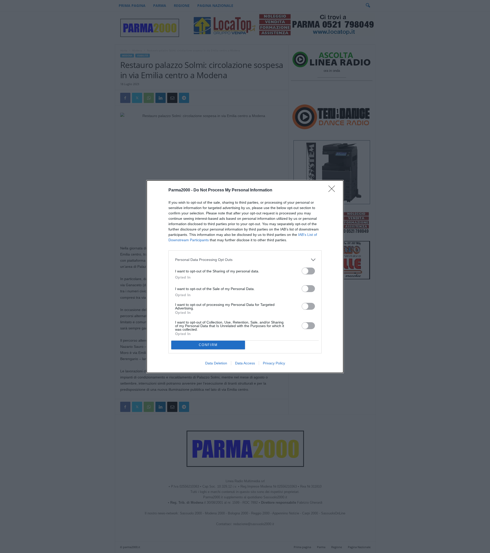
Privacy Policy (274, 363)
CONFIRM (208, 345)
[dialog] (245, 276)
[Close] (333, 190)
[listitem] (245, 259)
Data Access (245, 363)
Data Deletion (216, 363)
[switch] (308, 271)
